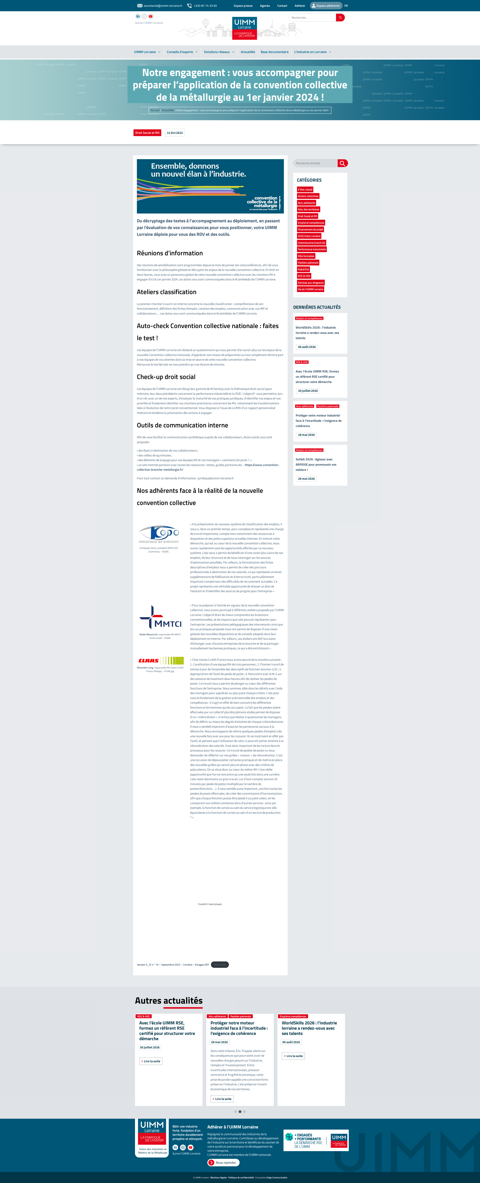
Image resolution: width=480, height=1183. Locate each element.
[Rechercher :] (312, 17)
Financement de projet (310, 229)
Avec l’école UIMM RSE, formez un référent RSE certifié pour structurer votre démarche (317, 376)
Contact (282, 5)
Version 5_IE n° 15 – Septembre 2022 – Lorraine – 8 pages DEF (173, 964)
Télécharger (220, 964)
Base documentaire (275, 51)
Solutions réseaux (217, 51)
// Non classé (305, 189)
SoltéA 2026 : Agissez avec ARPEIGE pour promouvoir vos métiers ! (316, 464)
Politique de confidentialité (241, 1177)
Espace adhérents (328, 5)
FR (346, 5)
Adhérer (300, 5)
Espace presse (243, 5)
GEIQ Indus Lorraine (309, 236)
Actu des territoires (308, 209)
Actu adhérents (306, 203)
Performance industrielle (312, 249)
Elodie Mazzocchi (149, 634)
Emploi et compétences (311, 223)
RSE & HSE (304, 276)
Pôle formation (306, 256)
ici (160, 364)
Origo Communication (277, 1177)
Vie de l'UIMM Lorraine (310, 289)
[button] (235, 1111)
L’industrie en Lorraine (310, 51)
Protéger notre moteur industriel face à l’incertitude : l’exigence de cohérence (319, 420)
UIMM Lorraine (145, 51)
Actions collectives (308, 196)
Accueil (155, 110)
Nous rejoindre (226, 1162)
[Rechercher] (340, 17)
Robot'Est (303, 269)
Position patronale (308, 262)
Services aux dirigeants (311, 283)
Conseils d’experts (180, 51)
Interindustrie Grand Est (311, 243)
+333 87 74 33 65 (205, 5)
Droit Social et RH (147, 132)
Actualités (248, 51)
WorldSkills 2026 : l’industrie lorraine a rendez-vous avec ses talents (317, 332)
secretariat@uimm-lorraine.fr (163, 5)
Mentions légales (218, 1177)
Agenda (265, 5)
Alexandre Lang (145, 667)
